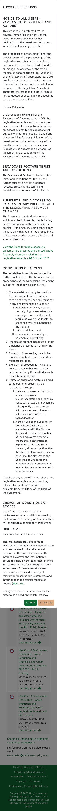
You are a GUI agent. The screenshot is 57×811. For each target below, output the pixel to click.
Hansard (18, 583)
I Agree (30, 602)
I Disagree (46, 602)
